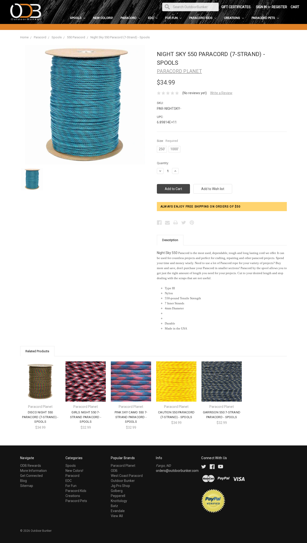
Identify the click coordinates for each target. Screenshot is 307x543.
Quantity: (163, 163)
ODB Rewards (30, 466)
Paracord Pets (264, 18)
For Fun (171, 18)
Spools (76, 18)
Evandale (118, 511)
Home (24, 37)
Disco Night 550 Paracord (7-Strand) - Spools (40, 416)
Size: (167, 141)
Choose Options (40, 385)
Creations (232, 18)
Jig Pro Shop (120, 486)
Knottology (119, 501)
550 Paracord (76, 37)
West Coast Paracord (127, 476)
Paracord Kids (201, 18)
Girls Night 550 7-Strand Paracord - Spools (85, 416)
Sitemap (26, 486)
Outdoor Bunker (123, 481)
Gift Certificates (236, 7)
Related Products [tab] (37, 351)
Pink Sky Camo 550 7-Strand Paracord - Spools (131, 416)
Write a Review (221, 93)
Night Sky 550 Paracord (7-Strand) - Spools (120, 37)
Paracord (129, 18)
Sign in (261, 7)
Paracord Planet (123, 466)
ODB (114, 471)
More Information (33, 471)
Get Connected (31, 476)
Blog (23, 481)
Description (170, 240)
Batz (114, 506)
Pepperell (118, 496)
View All (117, 516)
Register (279, 7)
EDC (151, 18)
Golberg (117, 491)
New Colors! (103, 18)
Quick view (40, 377)
